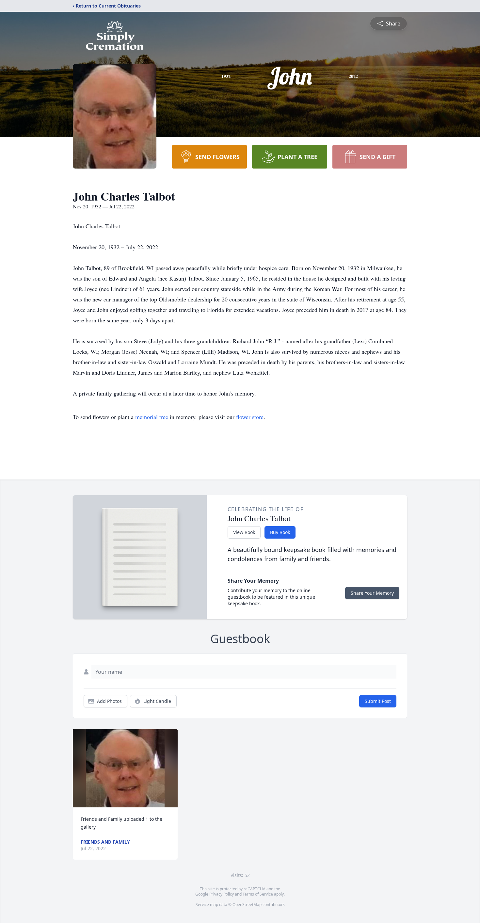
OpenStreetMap (247, 904)
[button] (125, 768)
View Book (244, 532)
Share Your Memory (372, 593)
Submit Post (378, 701)
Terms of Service (258, 894)
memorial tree (151, 417)
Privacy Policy (221, 894)
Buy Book (280, 532)
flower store (250, 417)
